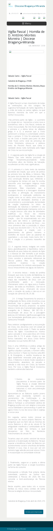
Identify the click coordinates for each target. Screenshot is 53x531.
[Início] (11, 4)
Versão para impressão (33, 512)
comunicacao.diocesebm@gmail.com (34, 13)
